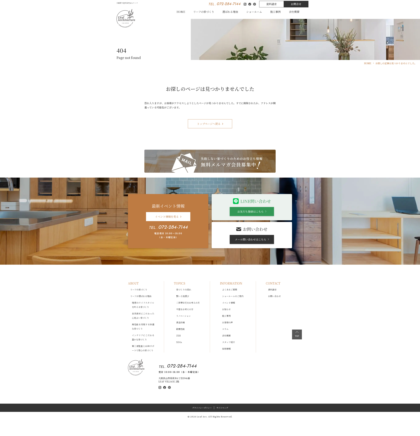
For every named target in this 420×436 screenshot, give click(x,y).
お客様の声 (227, 322)
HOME (181, 12)
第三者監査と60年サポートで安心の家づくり (143, 348)
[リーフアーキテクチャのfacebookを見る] (164, 387)
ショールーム (254, 12)
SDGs (179, 342)
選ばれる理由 (230, 12)
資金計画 (180, 322)
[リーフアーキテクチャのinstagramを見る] (159, 387)
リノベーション (183, 315)
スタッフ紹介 (228, 342)
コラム (225, 329)
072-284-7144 (228, 4)
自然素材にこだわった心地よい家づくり (143, 315)
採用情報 (226, 348)
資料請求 (271, 4)
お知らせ (226, 309)
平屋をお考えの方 (184, 309)
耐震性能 (180, 329)
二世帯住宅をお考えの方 (188, 302)
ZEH (178, 335)
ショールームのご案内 (232, 296)
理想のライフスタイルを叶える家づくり (143, 305)
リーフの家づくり (203, 12)
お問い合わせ (274, 296)
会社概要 (294, 12)
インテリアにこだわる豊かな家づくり (143, 337)
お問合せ (296, 4)
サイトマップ (222, 407)
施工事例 (275, 12)
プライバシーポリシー (202, 407)
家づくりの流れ (183, 289)
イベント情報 (228, 302)
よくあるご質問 (229, 289)
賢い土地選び (182, 296)
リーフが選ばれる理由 (140, 296)
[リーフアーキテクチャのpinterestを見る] (169, 387)
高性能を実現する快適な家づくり (143, 326)
